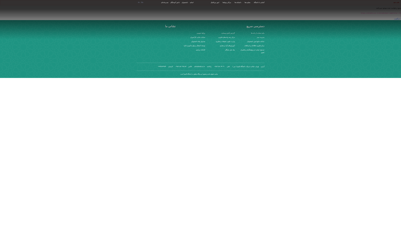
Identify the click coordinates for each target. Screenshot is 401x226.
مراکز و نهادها (227, 2)
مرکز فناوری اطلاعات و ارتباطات (254, 45)
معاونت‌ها (247, 2)
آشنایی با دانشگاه (259, 2)
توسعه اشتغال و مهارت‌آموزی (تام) (194, 45)
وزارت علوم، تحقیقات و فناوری (225, 41)
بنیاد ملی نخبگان (230, 50)
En (142, 2)
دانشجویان (185, 2)
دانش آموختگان (175, 2)
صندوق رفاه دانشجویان (198, 41)
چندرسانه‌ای (164, 2)
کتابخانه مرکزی (200, 50)
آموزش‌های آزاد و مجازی (227, 45)
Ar (139, 2)
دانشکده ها (238, 2)
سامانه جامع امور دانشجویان (255, 41)
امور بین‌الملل (215, 2)
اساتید (192, 2)
